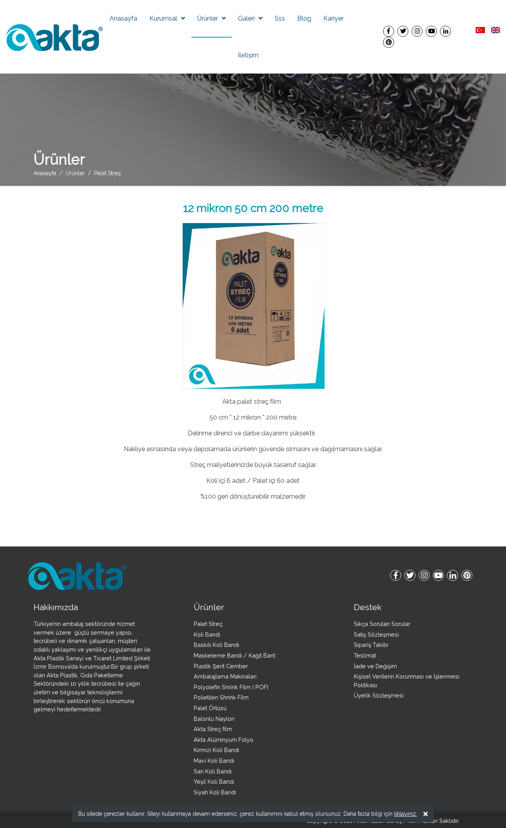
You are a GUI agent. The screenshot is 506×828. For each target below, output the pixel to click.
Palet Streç (208, 623)
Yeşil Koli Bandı (214, 781)
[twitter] (402, 31)
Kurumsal (163, 18)
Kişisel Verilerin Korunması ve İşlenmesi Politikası (406, 680)
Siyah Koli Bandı (215, 792)
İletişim (248, 55)
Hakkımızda (56, 607)
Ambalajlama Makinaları (225, 676)
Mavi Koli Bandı (214, 760)
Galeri (246, 18)
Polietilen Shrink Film (221, 697)
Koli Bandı (207, 634)
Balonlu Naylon (214, 718)
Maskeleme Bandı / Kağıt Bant (234, 655)
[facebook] (388, 31)
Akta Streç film (213, 729)
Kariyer (333, 18)
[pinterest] (388, 42)
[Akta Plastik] (54, 37)
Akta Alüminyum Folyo (223, 739)
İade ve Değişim (375, 666)
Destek (367, 607)
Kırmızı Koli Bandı (216, 750)
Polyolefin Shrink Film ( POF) (231, 687)
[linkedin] (445, 31)
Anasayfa (123, 18)
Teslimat (365, 655)
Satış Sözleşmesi (376, 634)
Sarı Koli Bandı (213, 771)
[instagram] (417, 31)
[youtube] (431, 31)
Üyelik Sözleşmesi (379, 695)
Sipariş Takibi (371, 644)
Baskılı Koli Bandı (216, 644)
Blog (304, 18)
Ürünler (207, 18)
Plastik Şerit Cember (221, 666)
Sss (280, 18)
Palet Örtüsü (210, 708)
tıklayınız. (405, 814)
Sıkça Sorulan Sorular (382, 623)
